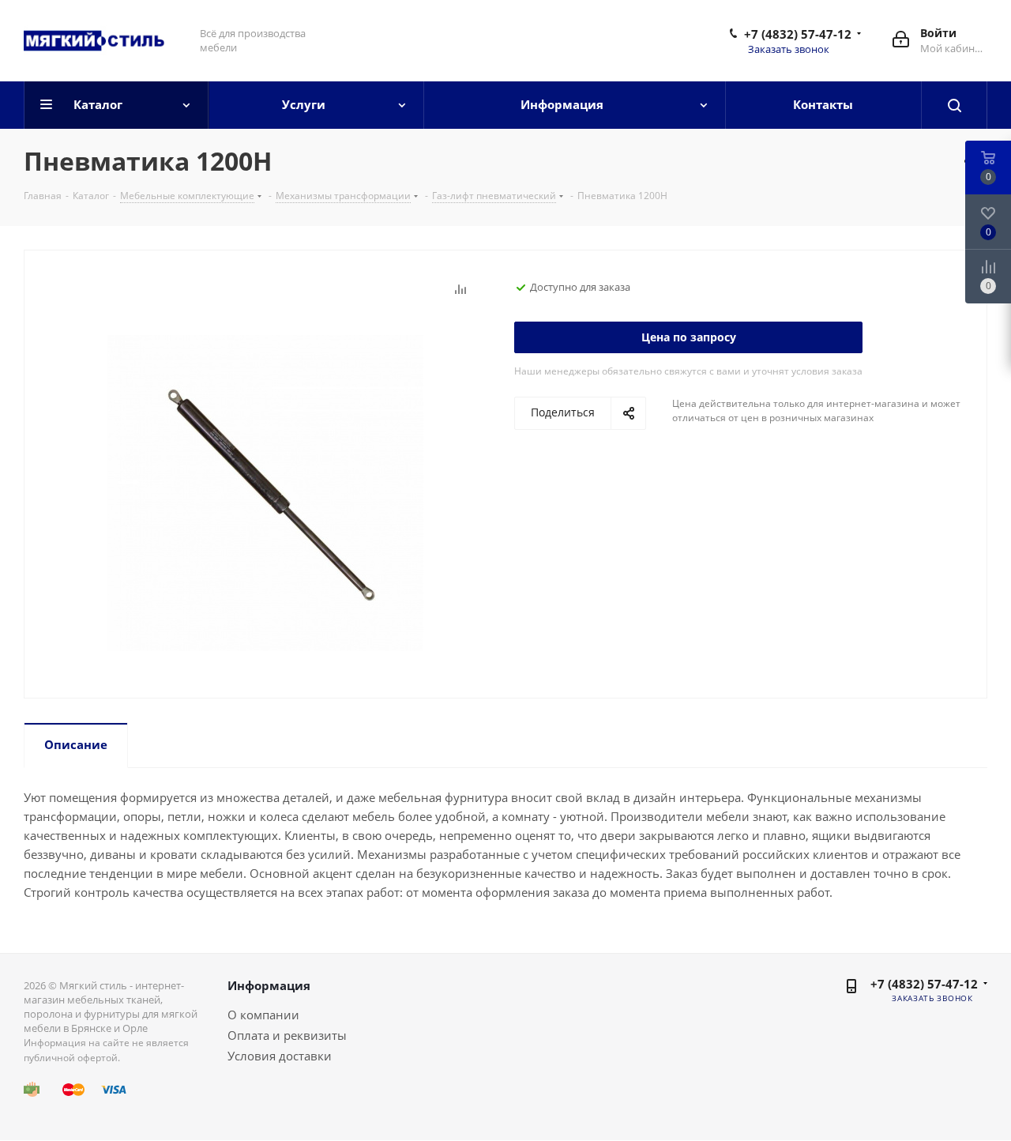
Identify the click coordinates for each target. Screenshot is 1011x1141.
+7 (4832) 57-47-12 (797, 34)
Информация (268, 985)
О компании (263, 1014)
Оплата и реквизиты (287, 1035)
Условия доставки (279, 1056)
